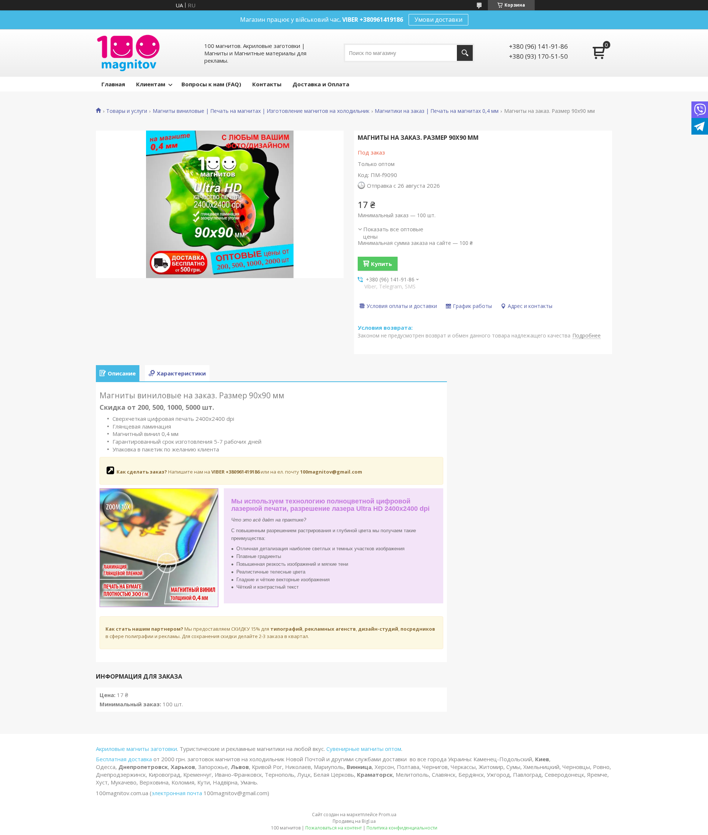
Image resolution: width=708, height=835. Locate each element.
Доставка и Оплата (320, 84)
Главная (113, 84)
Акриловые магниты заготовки (136, 748)
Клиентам (150, 84)
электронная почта (177, 793)
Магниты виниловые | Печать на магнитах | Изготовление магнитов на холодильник (261, 111)
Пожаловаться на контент (333, 828)
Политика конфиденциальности (402, 828)
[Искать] (465, 53)
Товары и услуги (126, 111)
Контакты (266, 84)
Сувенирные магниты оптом (363, 748)
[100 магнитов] (128, 53)
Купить (381, 263)
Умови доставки (438, 19)
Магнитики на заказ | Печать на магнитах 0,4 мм (437, 111)
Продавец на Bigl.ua (354, 821)
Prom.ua (387, 814)
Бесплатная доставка (124, 759)
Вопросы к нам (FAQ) (211, 84)
